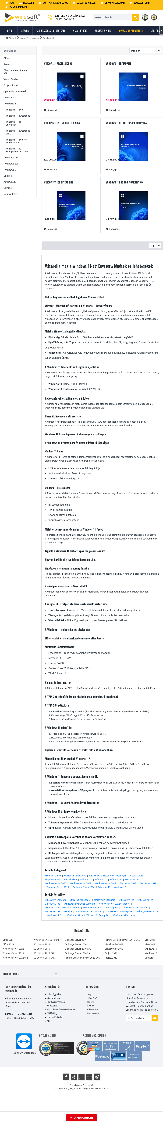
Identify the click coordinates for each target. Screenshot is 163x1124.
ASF (49, 1021)
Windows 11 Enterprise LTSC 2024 (62, 123)
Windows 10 (11, 157)
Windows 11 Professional (58, 63)
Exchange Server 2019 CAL (78, 949)
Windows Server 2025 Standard (79, 903)
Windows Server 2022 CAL (15, 957)
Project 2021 (111, 953)
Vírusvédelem (11, 194)
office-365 (92, 998)
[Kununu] (89, 1077)
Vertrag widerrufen (83, 1117)
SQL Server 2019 (148, 883)
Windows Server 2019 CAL (47, 940)
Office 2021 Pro (145, 900)
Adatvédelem (93, 1009)
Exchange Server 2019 (58, 887)
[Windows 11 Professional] (71, 87)
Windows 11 (11, 103)
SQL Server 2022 (128, 883)
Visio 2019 (150, 944)
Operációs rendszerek (15, 91)
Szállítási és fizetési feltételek (61, 1009)
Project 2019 (111, 957)
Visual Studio (11, 79)
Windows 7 (10, 169)
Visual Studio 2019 (114, 949)
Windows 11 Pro (14, 109)
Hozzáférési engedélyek (114, 875)
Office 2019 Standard (104, 900)
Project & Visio (11, 85)
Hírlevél (90, 1002)
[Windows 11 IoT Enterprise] (71, 205)
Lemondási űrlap (55, 1017)
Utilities (8, 175)
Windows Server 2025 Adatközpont (62, 907)
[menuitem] (112, 3)
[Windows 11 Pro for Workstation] (133, 205)
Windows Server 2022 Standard (114, 903)
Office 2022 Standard (80, 900)
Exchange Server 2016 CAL (78, 953)
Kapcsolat (52, 1005)
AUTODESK (10, 181)
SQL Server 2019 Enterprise (118, 911)
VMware (149, 957)
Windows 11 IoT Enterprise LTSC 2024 (17, 150)
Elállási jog (52, 1013)
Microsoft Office (53, 875)
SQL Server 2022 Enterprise (58, 911)
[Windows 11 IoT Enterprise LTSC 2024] (133, 146)
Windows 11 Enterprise (18, 115)
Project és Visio (52, 879)
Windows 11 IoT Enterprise (14, 123)
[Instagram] (97, 1077)
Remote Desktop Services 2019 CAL (122, 940)
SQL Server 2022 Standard (134, 907)
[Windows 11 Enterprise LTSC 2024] (71, 146)
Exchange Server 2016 (84, 887)
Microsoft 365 (132, 879)
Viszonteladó (53, 998)
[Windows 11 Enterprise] (133, 87)
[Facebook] (66, 1077)
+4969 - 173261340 (18, 1014)
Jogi (89, 994)
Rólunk (90, 1005)
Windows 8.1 (11, 163)
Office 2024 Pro (126, 900)
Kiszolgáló (94, 875)
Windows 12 (11, 97)
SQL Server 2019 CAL (44, 957)
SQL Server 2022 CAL (44, 953)
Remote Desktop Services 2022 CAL (82, 957)
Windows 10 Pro (75, 915)
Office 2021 (101, 879)
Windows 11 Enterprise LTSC (18, 132)
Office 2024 (86, 879)
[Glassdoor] (81, 1077)
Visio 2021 (150, 940)
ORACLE (8, 188)
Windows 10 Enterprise (124, 915)
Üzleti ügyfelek (54, 994)
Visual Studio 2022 (114, 944)
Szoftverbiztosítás (56, 1002)
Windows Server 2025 (55, 883)
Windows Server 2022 (80, 883)
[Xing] (74, 1077)
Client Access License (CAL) (15, 72)
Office (7, 58)
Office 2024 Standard (55, 900)
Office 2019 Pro (52, 903)
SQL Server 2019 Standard (88, 911)
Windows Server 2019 (105, 883)
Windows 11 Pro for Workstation (16, 141)
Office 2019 (116, 879)
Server (7, 64)
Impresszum (93, 1013)
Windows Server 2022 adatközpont (100, 907)
